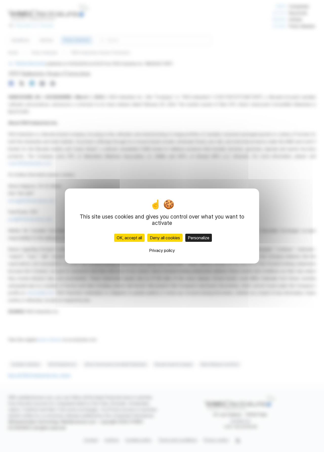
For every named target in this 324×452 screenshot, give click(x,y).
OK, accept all (129, 237)
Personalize (198, 237)
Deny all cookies (165, 237)
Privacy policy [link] (162, 250)
